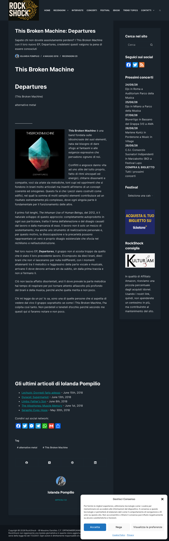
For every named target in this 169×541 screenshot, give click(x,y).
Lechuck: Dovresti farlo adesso (41, 392)
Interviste (77, 10)
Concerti (92, 10)
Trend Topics (130, 10)
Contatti (146, 10)
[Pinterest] (72, 462)
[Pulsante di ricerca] (151, 45)
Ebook (116, 10)
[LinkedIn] (95, 462)
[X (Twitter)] (49, 462)
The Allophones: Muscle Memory (42, 405)
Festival (105, 10)
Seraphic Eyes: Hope (35, 410)
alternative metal (27, 447)
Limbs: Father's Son (34, 401)
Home (47, 10)
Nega (119, 527)
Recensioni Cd (70, 56)
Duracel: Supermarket (35, 397)
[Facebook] (26, 462)
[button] (162, 499)
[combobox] (136, 44)
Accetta (95, 527)
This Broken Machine (55, 447)
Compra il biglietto (140, 167)
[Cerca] (160, 10)
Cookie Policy (118, 535)
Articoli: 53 (61, 500)
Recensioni (59, 10)
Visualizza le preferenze (147, 527)
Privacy (130, 535)
